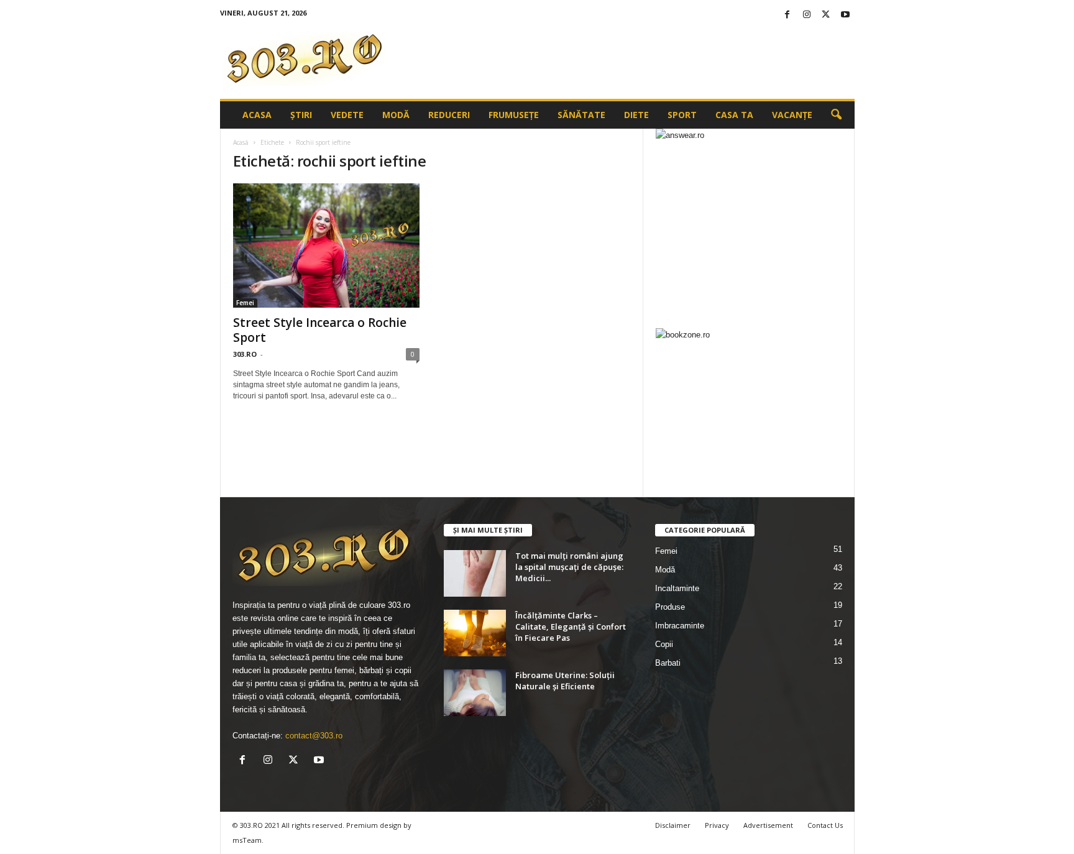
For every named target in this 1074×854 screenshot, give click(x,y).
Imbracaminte (679, 625)
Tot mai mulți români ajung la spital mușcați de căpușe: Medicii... (569, 567)
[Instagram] (806, 15)
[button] (836, 115)
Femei (245, 302)
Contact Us (825, 825)
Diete (636, 115)
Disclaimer (673, 825)
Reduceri (449, 115)
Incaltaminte (677, 588)
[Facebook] (787, 15)
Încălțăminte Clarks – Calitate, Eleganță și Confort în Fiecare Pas (570, 626)
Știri (301, 115)
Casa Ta (734, 115)
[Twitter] (826, 15)
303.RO (245, 354)
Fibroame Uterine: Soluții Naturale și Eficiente (565, 680)
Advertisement (768, 825)
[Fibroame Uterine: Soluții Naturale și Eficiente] (475, 692)
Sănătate (581, 115)
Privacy (717, 825)
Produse (670, 607)
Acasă (241, 142)
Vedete (347, 115)
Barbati (668, 663)
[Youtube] (845, 15)
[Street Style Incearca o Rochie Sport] (326, 245)
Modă (396, 115)
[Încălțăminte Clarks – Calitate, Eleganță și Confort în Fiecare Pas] (475, 633)
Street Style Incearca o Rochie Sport (319, 330)
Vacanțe (792, 115)
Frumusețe (514, 115)
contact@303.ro (313, 735)
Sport (682, 115)
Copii (664, 644)
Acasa (257, 115)
